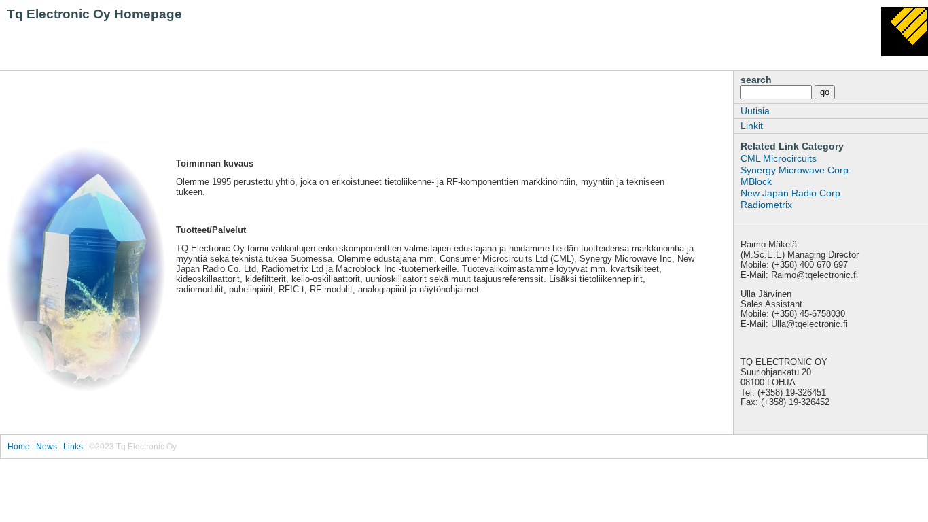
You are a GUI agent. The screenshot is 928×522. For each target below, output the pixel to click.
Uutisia (755, 110)
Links (73, 446)
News (46, 446)
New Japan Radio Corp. (791, 193)
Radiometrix (766, 204)
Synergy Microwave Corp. (795, 169)
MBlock (756, 181)
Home (18, 446)
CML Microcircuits (778, 158)
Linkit (751, 125)
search (756, 79)
